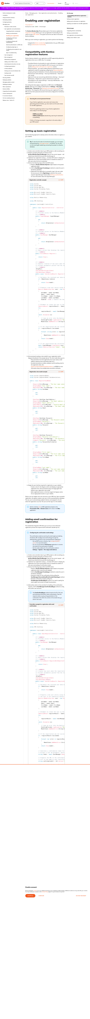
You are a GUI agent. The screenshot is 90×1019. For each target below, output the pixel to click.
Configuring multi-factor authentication (11, 38)
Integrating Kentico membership (13, 31)
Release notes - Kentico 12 (8, 100)
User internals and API (9, 75)
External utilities (6, 89)
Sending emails (7, 73)
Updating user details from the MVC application (77, 23)
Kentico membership (40, 43)
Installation (5, 15)
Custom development (7, 93)
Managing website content (8, 82)
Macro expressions (7, 86)
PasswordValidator (58, 70)
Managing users (6, 24)
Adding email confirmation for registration (42, 66)
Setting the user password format (50, 88)
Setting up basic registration (73, 19)
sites (39, 507)
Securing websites (7, 77)
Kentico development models (9, 13)
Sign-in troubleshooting (11, 52)
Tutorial (59, 3)
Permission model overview (10, 26)
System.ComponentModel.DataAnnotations (42, 366)
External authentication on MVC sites (14, 44)
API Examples (67, 3)
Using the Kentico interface (9, 17)
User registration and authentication (12, 28)
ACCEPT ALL (30, 895)
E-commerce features (7, 95)
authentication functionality (39, 44)
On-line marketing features (9, 98)
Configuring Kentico (7, 22)
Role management (8, 57)
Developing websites (7, 19)
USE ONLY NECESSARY (81, 895)
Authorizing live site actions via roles (12, 64)
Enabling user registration (12, 35)
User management (8, 55)
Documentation (50, 3)
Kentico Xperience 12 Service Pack (22, 3)
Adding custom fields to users (10, 61)
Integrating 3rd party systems (9, 91)
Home (26, 13)
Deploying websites (7, 79)
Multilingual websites (7, 84)
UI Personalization (8, 68)
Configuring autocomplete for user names (13, 50)
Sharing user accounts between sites (12, 70)
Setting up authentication (11, 33)
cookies (35, 890)
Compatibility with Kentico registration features (77, 16)
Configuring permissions (9, 66)
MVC (37, 3)
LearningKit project (44, 143)
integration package (30, 32)
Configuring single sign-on (12, 47)
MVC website (36, 34)
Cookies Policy (45, 891)
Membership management (10, 59)
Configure (41, 895)
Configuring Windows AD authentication (11, 42)
